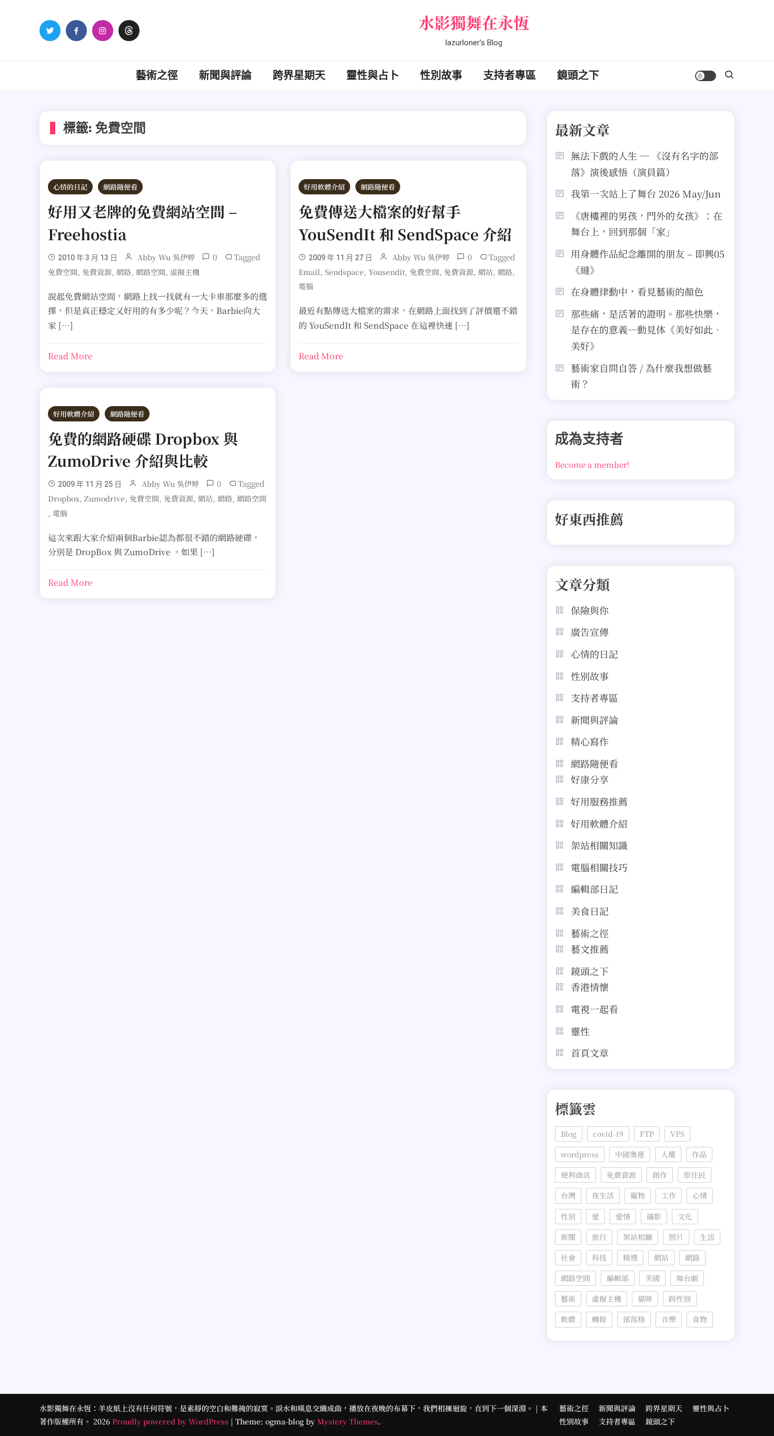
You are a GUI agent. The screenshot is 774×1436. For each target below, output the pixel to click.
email (309, 272)
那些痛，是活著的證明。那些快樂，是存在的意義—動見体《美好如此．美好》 (646, 329)
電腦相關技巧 (599, 867)
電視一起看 (594, 1009)
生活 (707, 1237)
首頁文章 (590, 1052)
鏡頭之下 (578, 75)
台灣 (568, 1195)
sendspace (344, 272)
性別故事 (441, 75)
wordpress (580, 1154)
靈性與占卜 (372, 75)
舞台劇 (687, 1278)
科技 (599, 1257)
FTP (647, 1133)
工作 (668, 1195)
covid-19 (608, 1133)
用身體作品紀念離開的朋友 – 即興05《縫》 (648, 262)
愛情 (623, 1216)
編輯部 (618, 1278)
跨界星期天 (299, 75)
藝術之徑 (157, 75)
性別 (568, 1216)
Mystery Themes (347, 1421)
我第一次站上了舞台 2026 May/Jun (646, 193)
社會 (568, 1257)
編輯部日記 (594, 889)
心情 (699, 1195)
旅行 (599, 1237)
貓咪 (645, 1298)
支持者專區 (509, 75)
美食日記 (590, 911)
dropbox (64, 498)
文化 (685, 1216)
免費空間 (62, 272)
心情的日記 (70, 187)
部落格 (634, 1319)
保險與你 (590, 610)
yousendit (387, 272)
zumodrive (104, 498)
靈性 (580, 1031)
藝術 (568, 1298)
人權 (668, 1154)
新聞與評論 (225, 75)
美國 (652, 1278)
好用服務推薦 (599, 801)
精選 (630, 1257)
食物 (699, 1319)
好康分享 (590, 779)
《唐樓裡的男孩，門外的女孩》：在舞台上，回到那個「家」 (646, 224)
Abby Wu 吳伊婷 (166, 257)
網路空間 (150, 272)
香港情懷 (590, 987)
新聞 (568, 1237)
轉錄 (599, 1319)
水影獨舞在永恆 (474, 22)
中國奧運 (629, 1154)
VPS (677, 1133)
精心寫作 (590, 741)
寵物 (637, 1195)
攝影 (654, 1216)
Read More (70, 356)
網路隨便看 (120, 187)
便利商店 (575, 1174)
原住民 (694, 1174)
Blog (569, 1133)
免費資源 (97, 272)
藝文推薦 (590, 949)
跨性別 (680, 1298)
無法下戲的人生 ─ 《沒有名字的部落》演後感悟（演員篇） (644, 164)
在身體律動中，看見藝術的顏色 (637, 291)
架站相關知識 (599, 845)
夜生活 (603, 1195)
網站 (485, 272)
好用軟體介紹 (324, 187)
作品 (699, 1154)
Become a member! (592, 464)
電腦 (306, 286)
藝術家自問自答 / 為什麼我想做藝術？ (641, 376)
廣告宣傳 (590, 631)
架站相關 (637, 1237)
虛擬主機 (185, 272)
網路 (123, 272)
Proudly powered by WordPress (171, 1421)
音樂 (668, 1319)
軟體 (568, 1319)
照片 (676, 1237)
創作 (659, 1174)
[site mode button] (705, 76)
